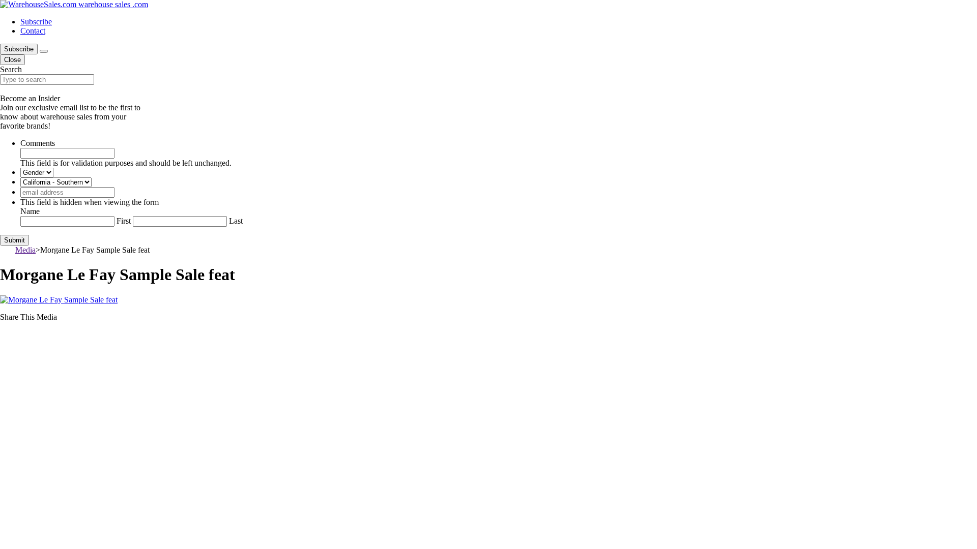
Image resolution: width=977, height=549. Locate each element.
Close (12, 60)
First (124, 221)
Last (236, 221)
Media (25, 250)
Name (30, 211)
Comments (37, 143)
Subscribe (36, 21)
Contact (32, 30)
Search (11, 69)
